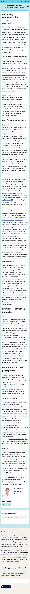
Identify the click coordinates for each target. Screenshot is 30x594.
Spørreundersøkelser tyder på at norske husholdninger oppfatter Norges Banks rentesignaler (14, 441)
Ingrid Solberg (7, 21)
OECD (14, 274)
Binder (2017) (18, 218)
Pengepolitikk (6, 505)
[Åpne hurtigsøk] (1, 5)
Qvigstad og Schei (9, 91)
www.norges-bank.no (23, 1)
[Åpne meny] (28, 5)
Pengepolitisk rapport (8, 402)
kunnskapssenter (10, 384)
